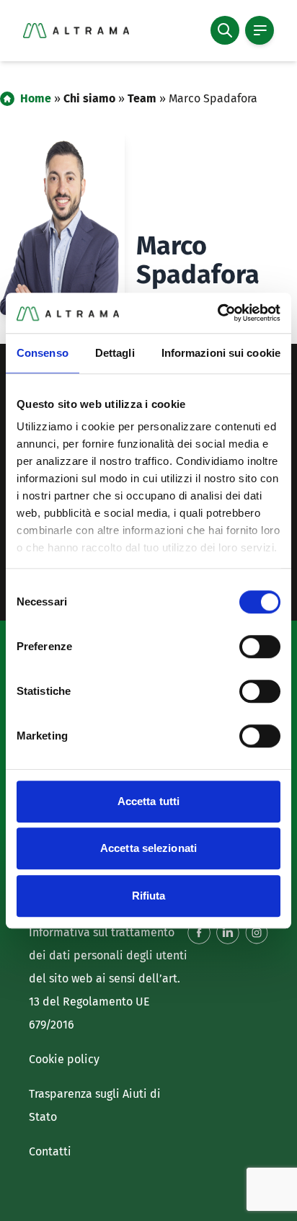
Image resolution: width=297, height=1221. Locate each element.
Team (142, 98)
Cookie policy (64, 1059)
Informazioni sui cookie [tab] (220, 353)
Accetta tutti (148, 801)
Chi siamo (89, 98)
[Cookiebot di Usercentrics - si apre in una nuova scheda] (217, 312)
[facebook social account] (198, 932)
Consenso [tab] (42, 353)
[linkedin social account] (227, 932)
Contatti (50, 1151)
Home (35, 98)
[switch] (259, 646)
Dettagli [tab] (115, 353)
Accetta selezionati (148, 848)
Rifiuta (149, 895)
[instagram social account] (256, 932)
